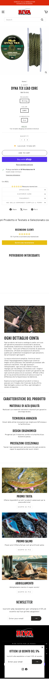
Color (24, 107)
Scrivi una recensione (24, 242)
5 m (24, 120)
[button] (17, 186)
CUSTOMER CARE (24, 194)
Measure (24, 97)
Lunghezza (24, 116)
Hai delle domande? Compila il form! (24, 202)
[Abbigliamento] (24, 567)
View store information (13, 175)
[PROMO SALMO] (24, 525)
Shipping (21, 128)
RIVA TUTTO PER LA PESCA (24, 643)
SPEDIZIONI (24, 189)
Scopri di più (24, 507)
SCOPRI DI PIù (24, 549)
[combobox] (25, 20)
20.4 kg (24, 101)
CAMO (24, 110)
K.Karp (24, 85)
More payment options (24, 164)
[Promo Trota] (24, 480)
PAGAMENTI (24, 198)
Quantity (24, 136)
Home (24, 81)
